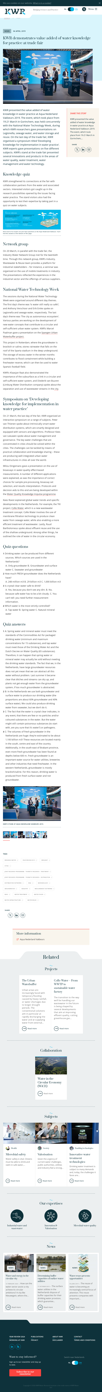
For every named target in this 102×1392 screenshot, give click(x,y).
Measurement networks (43, 889)
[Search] (84, 9)
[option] (32, 808)
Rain (6, 894)
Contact (78, 1336)
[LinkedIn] (16, 915)
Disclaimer (57, 1340)
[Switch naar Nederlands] (71, 9)
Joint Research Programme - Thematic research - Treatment (27, 871)
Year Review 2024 (17, 1336)
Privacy (34, 1340)
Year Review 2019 (29, 860)
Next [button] (54, 807)
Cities (7, 866)
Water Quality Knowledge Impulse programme (31, 494)
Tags (5, 854)
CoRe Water (17, 508)
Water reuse (31, 900)
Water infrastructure (13, 900)
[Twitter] (10, 915)
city (56, 388)
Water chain (38, 894)
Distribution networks (13, 883)
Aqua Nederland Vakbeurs (32, 939)
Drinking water (10, 860)
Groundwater (10, 889)
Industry (24, 889)
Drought (44, 860)
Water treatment (21, 894)
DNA (29, 883)
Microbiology (43, 883)
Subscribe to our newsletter (25, 1372)
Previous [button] (9, 807)
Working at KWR (17, 1340)
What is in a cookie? (42, 3)
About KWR (57, 1336)
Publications (37, 1336)
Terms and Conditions (84, 1340)
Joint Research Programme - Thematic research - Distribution (27, 877)
